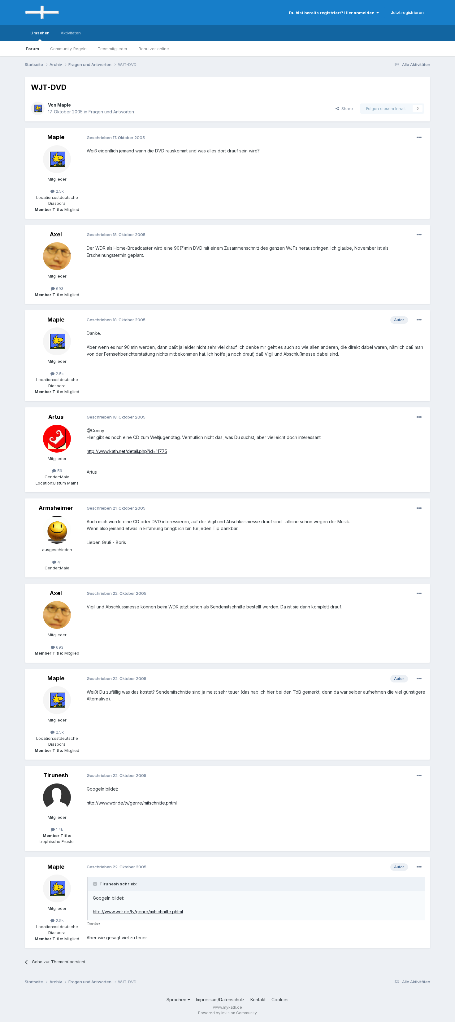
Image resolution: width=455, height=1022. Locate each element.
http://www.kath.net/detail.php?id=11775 (127, 451)
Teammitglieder (113, 48)
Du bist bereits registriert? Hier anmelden (332, 12)
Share (346, 108)
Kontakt (258, 999)
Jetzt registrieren (407, 12)
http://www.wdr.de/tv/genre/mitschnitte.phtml (132, 802)
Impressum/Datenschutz (220, 999)
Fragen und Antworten (111, 111)
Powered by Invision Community (227, 1013)
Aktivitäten (71, 32)
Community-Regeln (68, 48)
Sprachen (177, 999)
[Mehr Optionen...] (419, 137)
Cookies (279, 999)
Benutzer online (154, 48)
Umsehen (40, 32)
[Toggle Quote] (95, 883)
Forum (32, 48)
